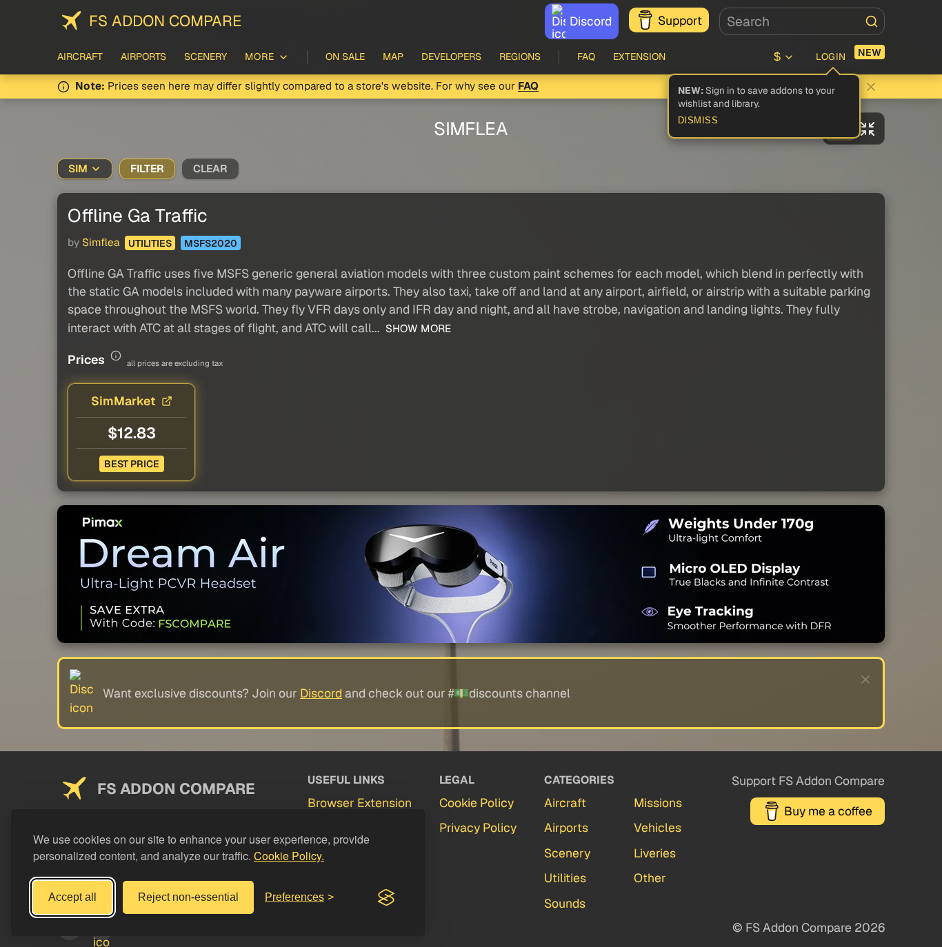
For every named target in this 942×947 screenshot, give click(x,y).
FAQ (586, 56)
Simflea (100, 243)
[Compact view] (867, 128)
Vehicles (657, 827)
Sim (78, 169)
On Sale (345, 56)
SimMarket (123, 401)
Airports (143, 56)
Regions (520, 56)
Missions (658, 803)
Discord (591, 21)
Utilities (150, 243)
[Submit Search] (872, 21)
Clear (210, 169)
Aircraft (80, 56)
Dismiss (698, 120)
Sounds (564, 903)
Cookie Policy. (289, 856)
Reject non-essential (188, 897)
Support (680, 20)
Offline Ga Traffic (137, 215)
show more (417, 329)
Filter (147, 169)
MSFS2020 (210, 243)
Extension (639, 56)
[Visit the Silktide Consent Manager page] (386, 897)
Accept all (72, 897)
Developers (451, 56)
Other (650, 878)
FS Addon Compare (165, 20)
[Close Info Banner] (871, 87)
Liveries (655, 853)
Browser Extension (360, 803)
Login (831, 56)
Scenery (205, 56)
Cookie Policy (476, 803)
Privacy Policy (478, 827)
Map (393, 56)
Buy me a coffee (828, 811)
